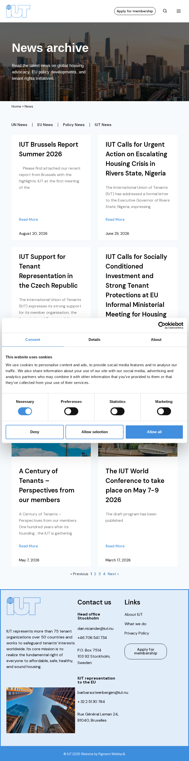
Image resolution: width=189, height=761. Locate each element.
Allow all (154, 432)
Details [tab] (95, 339)
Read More (28, 219)
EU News (45, 124)
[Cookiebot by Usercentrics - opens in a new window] (161, 325)
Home (16, 106)
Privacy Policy (137, 633)
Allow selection (94, 432)
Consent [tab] (32, 339)
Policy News (74, 124)
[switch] (71, 411)
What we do (135, 624)
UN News (19, 124)
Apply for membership (135, 11)
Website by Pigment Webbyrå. (103, 754)
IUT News (103, 124)
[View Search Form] (165, 11)
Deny (34, 432)
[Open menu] (178, 11)
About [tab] (156, 339)
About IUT (134, 615)
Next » (113, 573)
